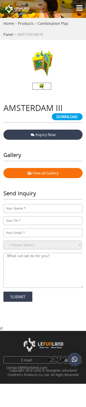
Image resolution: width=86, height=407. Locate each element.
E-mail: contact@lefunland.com (26, 361)
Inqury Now (45, 134)
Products (26, 23)
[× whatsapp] (74, 359)
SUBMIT (17, 296)
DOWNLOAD (67, 116)
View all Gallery (45, 173)
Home (8, 23)
